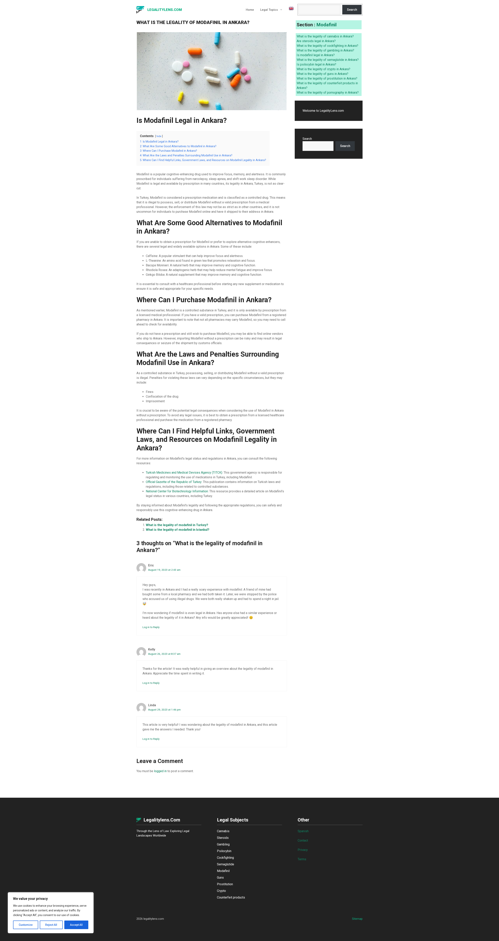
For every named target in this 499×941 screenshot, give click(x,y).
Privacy (303, 850)
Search (352, 10)
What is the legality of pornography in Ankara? (328, 92)
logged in (160, 771)
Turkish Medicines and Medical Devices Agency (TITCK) (184, 472)
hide (159, 136)
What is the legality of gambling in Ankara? (325, 50)
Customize (26, 924)
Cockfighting (225, 857)
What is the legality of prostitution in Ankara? (327, 78)
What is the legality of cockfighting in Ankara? (327, 46)
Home (250, 10)
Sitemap (357, 919)
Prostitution (225, 884)
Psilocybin (224, 851)
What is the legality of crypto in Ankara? (323, 69)
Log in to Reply (150, 627)
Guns (220, 877)
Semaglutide (225, 864)
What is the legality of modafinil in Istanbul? (177, 530)
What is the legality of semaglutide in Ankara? (328, 60)
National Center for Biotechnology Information (177, 491)
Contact (303, 840)
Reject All (51, 924)
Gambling (223, 844)
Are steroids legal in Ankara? (316, 41)
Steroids (223, 838)
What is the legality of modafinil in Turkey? (177, 525)
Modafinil (326, 24)
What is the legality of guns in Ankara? (322, 74)
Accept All (76, 924)
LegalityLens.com (164, 10)
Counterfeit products (231, 897)
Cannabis (223, 831)
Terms (302, 859)
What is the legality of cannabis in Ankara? (325, 36)
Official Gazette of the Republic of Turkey (174, 482)
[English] (290, 10)
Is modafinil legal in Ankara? (316, 55)
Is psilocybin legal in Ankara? (316, 64)
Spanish (303, 831)
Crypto (221, 891)
